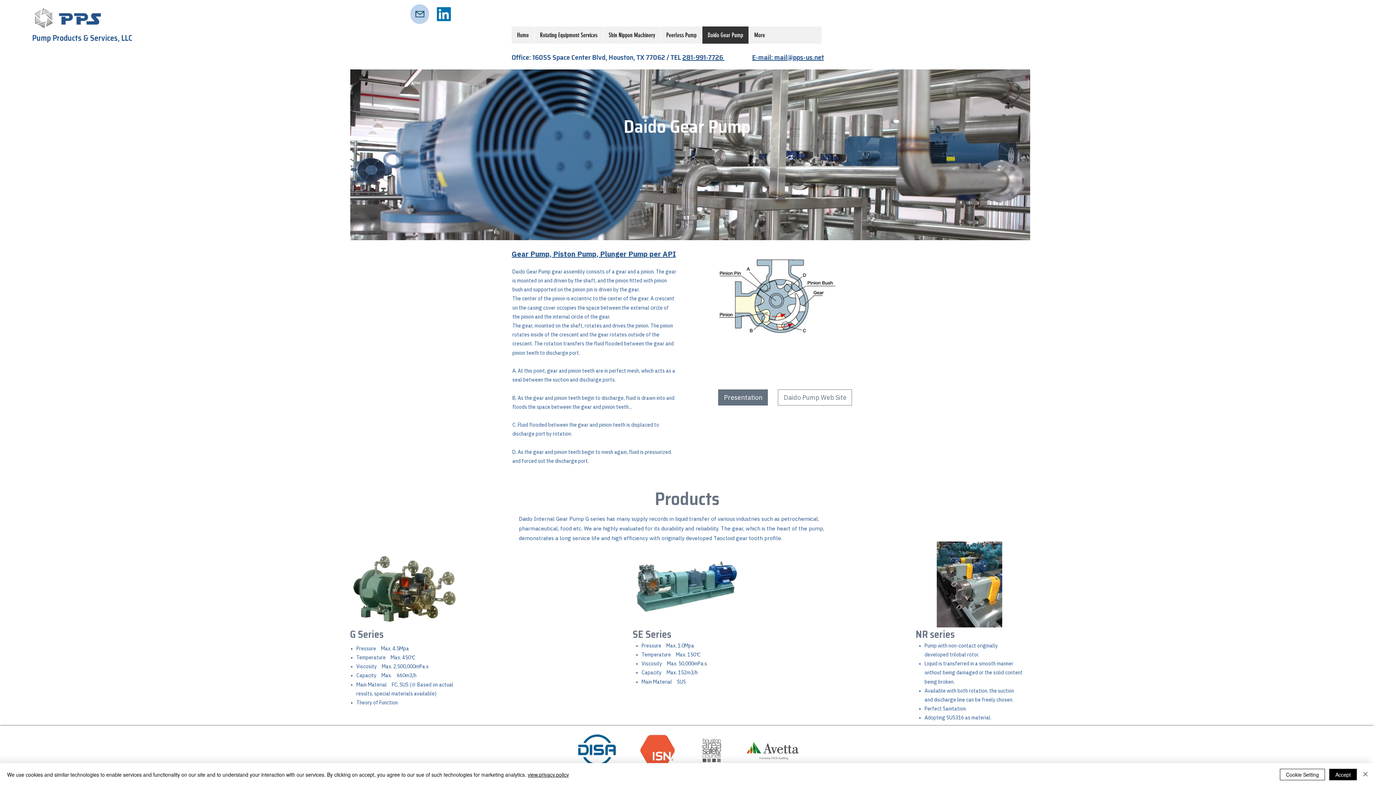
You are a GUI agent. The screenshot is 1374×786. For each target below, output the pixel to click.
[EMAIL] (419, 14)
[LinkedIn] (444, 14)
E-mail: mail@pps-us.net (788, 57)
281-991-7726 (703, 57)
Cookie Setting (1302, 774)
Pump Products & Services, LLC (82, 38)
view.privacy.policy (548, 774)
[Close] (1365, 774)
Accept (1343, 774)
